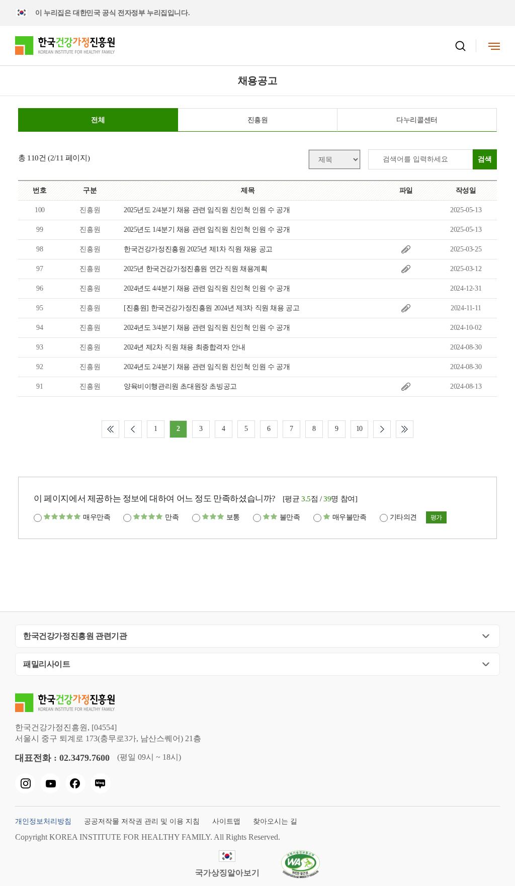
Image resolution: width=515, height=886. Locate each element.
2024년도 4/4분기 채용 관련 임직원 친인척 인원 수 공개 (207, 288)
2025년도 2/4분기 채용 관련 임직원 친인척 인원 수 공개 (207, 210)
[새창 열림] (25, 783)
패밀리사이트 (46, 664)
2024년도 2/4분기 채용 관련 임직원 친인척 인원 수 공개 (207, 367)
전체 (98, 120)
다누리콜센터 (417, 120)
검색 (485, 159)
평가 (436, 517)
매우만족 (96, 517)
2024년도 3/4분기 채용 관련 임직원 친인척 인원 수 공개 (207, 327)
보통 (233, 517)
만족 (172, 517)
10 (359, 428)
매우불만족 (349, 517)
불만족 (290, 517)
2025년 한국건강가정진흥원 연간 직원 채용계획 (196, 269)
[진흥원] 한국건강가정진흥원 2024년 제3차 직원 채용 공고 (211, 308)
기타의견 (403, 517)
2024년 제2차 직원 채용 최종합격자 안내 (184, 347)
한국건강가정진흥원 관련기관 (75, 636)
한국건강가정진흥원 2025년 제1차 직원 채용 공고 (198, 249)
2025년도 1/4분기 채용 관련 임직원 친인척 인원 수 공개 (207, 229)
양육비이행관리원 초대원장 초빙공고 (180, 386)
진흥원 (257, 120)
